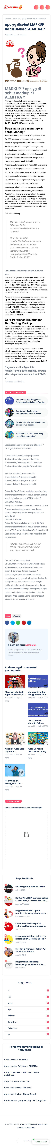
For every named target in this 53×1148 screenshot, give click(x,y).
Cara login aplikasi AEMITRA (30, 887)
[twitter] (12, 623)
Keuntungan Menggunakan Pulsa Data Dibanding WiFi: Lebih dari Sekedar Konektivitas (14, 782)
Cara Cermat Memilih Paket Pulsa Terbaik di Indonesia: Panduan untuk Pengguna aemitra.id (36, 721)
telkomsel (28, 1028)
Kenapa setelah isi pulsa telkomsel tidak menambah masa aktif (30, 925)
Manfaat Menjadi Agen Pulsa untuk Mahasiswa (14, 693)
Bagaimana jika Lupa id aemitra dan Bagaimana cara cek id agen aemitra (31, 912)
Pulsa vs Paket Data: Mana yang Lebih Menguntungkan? (29, 435)
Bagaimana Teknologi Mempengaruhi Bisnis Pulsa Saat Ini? (29, 963)
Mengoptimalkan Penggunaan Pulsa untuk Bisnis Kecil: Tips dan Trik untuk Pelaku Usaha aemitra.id (31, 401)
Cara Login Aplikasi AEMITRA (21, 1066)
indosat (28, 1016)
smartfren (28, 1022)
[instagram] (15, 1134)
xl (28, 1034)
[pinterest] (24, 623)
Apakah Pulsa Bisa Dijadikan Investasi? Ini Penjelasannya (14, 750)
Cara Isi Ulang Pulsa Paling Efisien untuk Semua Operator (30, 423)
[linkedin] (29, 623)
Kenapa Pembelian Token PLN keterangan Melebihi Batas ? (30, 937)
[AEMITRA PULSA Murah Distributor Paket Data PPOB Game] (13, 7)
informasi (16, 19)
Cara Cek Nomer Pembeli (18, 1088)
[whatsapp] (18, 623)
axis (28, 1003)
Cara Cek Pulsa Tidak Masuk (20, 1094)
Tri (28, 997)
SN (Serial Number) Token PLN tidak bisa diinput (30, 950)
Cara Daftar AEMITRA (16, 1060)
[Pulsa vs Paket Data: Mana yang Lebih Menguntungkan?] (9, 435)
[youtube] (20, 1134)
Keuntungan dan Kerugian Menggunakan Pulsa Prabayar (29, 412)
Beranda (8, 19)
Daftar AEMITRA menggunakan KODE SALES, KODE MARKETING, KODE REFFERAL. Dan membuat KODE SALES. (31, 899)
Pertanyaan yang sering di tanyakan (25, 1101)
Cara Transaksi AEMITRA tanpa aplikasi (21, 1073)
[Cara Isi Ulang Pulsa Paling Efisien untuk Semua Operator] (9, 423)
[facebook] (7, 623)
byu (28, 1009)
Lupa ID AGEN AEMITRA (16, 1081)
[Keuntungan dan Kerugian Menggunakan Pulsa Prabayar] (9, 412)
